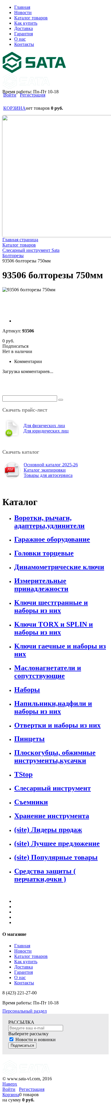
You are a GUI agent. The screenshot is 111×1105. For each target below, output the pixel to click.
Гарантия (23, 972)
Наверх (9, 1083)
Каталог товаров (31, 956)
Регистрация (32, 94)
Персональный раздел (24, 1011)
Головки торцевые (44, 553)
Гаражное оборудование (52, 539)
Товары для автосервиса (48, 475)
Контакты (24, 982)
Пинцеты (29, 739)
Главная (22, 945)
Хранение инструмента (51, 816)
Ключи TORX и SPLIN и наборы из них (53, 628)
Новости (23, 950)
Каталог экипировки (45, 469)
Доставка (23, 966)
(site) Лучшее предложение (57, 843)
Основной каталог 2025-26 (51, 464)
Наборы (27, 689)
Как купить (25, 961)
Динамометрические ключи (59, 567)
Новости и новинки (35, 1039)
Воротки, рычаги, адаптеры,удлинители (49, 522)
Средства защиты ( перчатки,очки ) (45, 875)
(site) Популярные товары (56, 857)
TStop (23, 774)
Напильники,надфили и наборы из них (53, 707)
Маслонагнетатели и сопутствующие (47, 672)
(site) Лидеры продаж (48, 829)
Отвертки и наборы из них (57, 725)
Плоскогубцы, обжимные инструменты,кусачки (55, 756)
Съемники (31, 802)
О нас (20, 977)
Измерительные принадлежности (41, 585)
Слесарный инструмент (52, 788)
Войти (9, 94)
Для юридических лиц (46, 430)
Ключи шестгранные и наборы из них (51, 606)
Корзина (10, 1094)
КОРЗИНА (14, 108)
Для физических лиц (44, 425)
